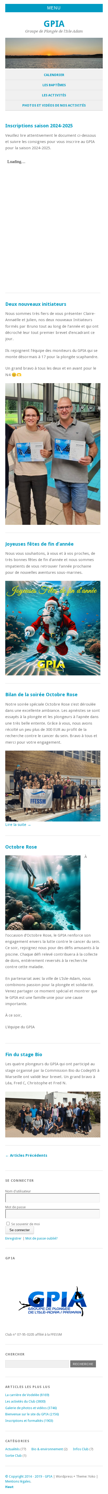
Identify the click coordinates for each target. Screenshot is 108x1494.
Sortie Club (13, 1456)
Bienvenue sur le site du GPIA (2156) (32, 1414)
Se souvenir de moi (25, 1224)
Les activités (54, 95)
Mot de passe (15, 1207)
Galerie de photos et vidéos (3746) (31, 1408)
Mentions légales (17, 1481)
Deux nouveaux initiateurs (35, 304)
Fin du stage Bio (23, 1054)
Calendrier (54, 75)
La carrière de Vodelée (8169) (27, 1395)
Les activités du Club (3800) (25, 1401)
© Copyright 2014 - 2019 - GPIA (28, 1476)
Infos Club (81, 1449)
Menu (54, 8)
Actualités (12, 1449)
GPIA (54, 24)
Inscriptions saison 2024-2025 (39, 125)
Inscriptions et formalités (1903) (29, 1421)
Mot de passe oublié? (41, 1238)
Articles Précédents (26, 1155)
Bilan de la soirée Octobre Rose (41, 694)
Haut (9, 1487)
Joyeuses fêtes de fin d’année (39, 544)
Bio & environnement (47, 1449)
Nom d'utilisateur (18, 1191)
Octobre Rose (21, 847)
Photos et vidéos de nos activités (54, 105)
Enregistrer (13, 1238)
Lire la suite (18, 824)
